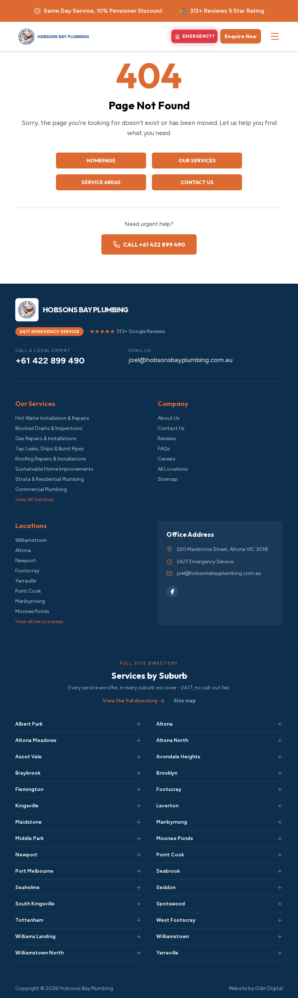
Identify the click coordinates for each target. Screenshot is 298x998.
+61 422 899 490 (50, 360)
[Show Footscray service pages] (280, 789)
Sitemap (168, 479)
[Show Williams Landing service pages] (139, 937)
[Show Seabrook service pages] (280, 871)
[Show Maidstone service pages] (139, 822)
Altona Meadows (35, 740)
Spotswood (170, 904)
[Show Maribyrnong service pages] (280, 822)
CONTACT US (197, 182)
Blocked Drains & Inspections (48, 428)
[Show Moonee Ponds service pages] (280, 838)
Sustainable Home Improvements (54, 469)
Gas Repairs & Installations (46, 438)
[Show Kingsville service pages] (139, 806)
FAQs (164, 449)
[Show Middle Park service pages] (139, 838)
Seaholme (27, 887)
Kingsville (27, 806)
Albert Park (29, 724)
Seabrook (168, 871)
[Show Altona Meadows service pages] (139, 740)
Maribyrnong (30, 601)
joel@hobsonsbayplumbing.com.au (180, 360)
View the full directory (130, 701)
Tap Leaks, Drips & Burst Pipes (49, 449)
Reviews (167, 438)
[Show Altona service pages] (280, 724)
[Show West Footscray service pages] (280, 920)
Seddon (166, 887)
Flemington (29, 789)
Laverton (167, 806)
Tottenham (29, 920)
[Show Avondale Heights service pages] (280, 757)
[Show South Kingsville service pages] (139, 904)
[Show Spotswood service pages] (280, 904)
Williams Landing (35, 936)
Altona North (172, 740)
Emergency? (198, 36)
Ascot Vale (28, 757)
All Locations (173, 469)
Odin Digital (269, 988)
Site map (185, 701)
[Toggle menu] (275, 36)
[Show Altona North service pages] (280, 740)
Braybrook (27, 773)
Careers (167, 459)
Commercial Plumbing (41, 489)
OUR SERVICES (197, 160)
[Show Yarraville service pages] (280, 953)
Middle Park (29, 838)
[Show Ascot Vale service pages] (139, 757)
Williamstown (31, 540)
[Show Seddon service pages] (280, 888)
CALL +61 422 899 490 (154, 244)
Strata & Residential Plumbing (49, 479)
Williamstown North (39, 953)
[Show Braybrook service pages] (139, 773)
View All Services (34, 499)
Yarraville (25, 581)
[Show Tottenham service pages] (139, 920)
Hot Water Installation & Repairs (52, 418)
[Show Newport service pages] (139, 855)
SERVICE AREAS (101, 182)
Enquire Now (241, 36)
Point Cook (28, 591)
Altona (23, 550)
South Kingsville (35, 904)
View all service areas (39, 621)
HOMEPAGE (101, 160)
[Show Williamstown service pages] (280, 937)
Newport (25, 560)
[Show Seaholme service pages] (139, 888)
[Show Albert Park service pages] (139, 724)
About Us (169, 418)
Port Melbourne (34, 871)
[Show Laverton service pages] (280, 806)
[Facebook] (172, 591)
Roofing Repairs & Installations (50, 459)
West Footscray (176, 920)
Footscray (27, 571)
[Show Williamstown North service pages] (139, 953)
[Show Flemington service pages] (139, 789)
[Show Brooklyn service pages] (280, 773)
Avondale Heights (178, 757)
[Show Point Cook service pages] (280, 855)
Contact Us (171, 428)
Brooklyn (166, 773)
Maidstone (28, 822)
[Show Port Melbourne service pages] (139, 871)
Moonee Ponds (32, 611)
